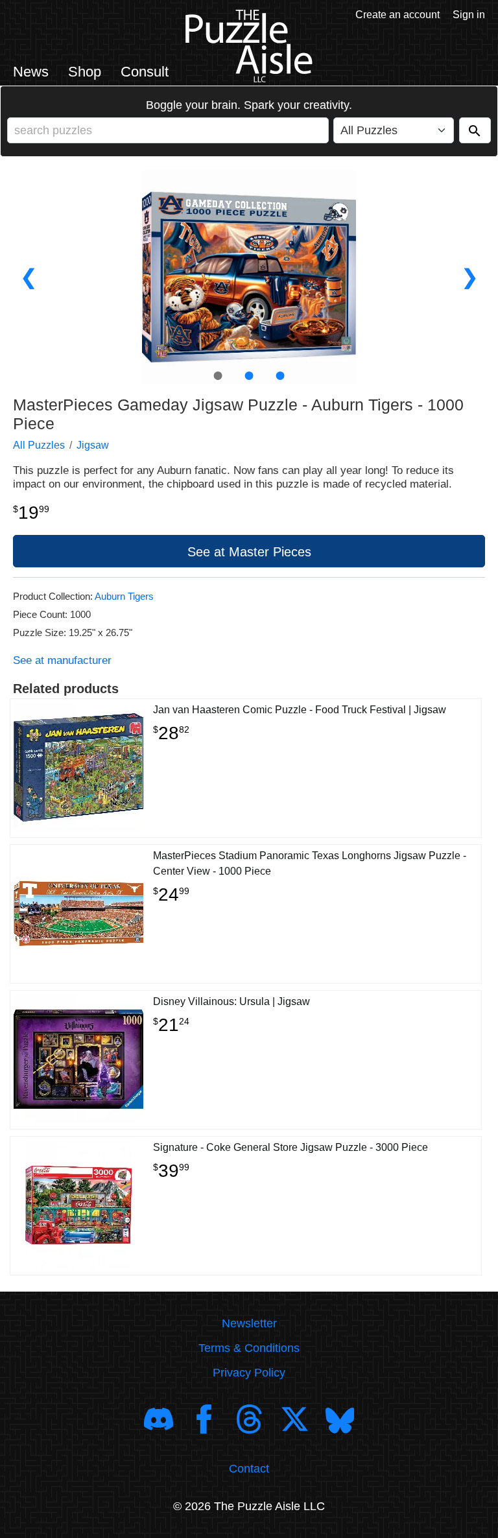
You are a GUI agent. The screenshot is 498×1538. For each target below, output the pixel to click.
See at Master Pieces (249, 552)
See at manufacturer (62, 660)
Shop (84, 72)
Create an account (397, 14)
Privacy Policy (249, 1372)
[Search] (475, 130)
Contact (249, 1468)
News (31, 72)
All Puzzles (39, 445)
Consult (145, 72)
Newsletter (249, 1323)
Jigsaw (93, 445)
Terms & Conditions (249, 1348)
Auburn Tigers (124, 596)
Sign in (469, 14)
